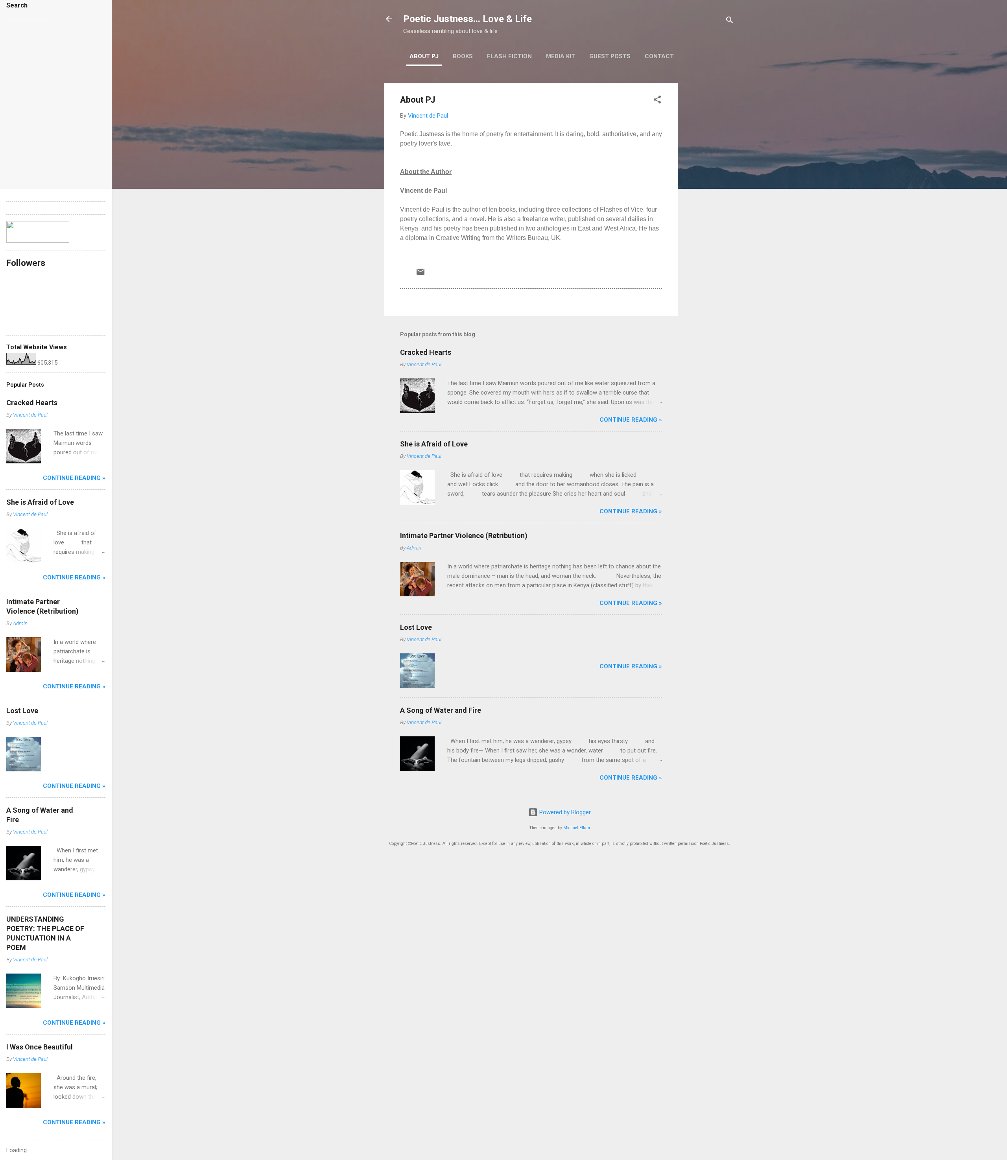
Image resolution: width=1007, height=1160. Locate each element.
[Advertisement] (709, 201)
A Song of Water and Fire (440, 710)
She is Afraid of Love (434, 444)
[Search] (729, 21)
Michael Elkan (576, 827)
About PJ (424, 56)
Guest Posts (610, 56)
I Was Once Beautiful (39, 1047)
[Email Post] (420, 274)
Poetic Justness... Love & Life (467, 18)
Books (463, 56)
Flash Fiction (509, 56)
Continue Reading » (630, 419)
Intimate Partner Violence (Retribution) (463, 535)
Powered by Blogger (564, 812)
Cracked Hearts (425, 352)
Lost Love (416, 627)
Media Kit (560, 56)
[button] (657, 101)
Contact (659, 56)
